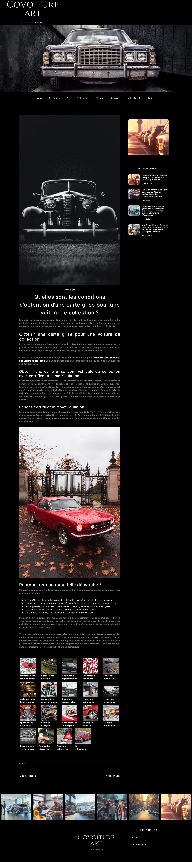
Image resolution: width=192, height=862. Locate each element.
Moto (39, 98)
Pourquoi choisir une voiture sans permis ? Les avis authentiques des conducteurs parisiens (155, 193)
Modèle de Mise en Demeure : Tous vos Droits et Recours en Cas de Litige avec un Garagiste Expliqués (155, 228)
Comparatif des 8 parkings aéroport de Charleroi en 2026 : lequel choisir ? (154, 177)
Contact (135, 837)
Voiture (99, 98)
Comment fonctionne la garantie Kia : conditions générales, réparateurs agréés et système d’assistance (153, 210)
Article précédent (27, 775)
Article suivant (113, 775)
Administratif (134, 98)
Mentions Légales (139, 844)
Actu (150, 98)
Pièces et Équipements (78, 98)
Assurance (116, 98)
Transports (54, 98)
